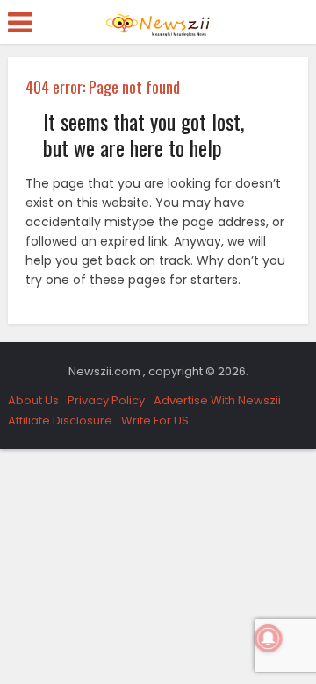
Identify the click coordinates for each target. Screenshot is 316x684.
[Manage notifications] (269, 638)
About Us (33, 400)
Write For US (155, 420)
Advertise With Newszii (217, 400)
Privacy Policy (106, 400)
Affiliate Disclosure (60, 420)
